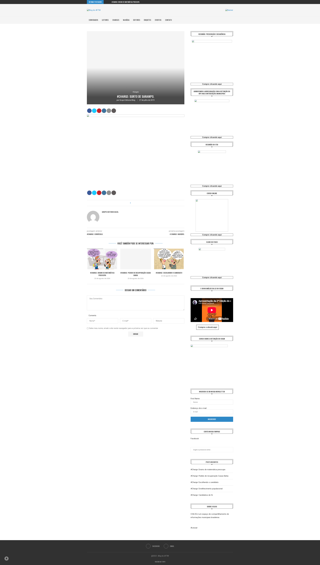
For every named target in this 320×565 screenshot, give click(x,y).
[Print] (114, 110)
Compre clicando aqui (212, 84)
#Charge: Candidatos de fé (202, 495)
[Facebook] (229, 2)
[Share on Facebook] (89, 110)
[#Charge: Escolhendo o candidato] (169, 259)
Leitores (105, 19)
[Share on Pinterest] (99, 110)
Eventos (158, 19)
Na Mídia (126, 19)
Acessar (194, 528)
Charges (115, 19)
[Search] (232, 20)
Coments (92, 315)
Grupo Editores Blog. (128, 100)
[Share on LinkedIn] (104, 110)
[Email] (232, 2)
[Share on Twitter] (94, 110)
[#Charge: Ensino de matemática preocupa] (102, 259)
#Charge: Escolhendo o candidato (169, 272)
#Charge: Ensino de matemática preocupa (125, 2)
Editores (136, 19)
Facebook (195, 438)
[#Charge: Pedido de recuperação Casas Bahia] (135, 259)
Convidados (93, 19)
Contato (168, 19)
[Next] (109, 2)
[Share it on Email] (109, 110)
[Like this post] (132, 203)
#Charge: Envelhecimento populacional (206, 489)
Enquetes (147, 19)
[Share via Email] (139, 203)
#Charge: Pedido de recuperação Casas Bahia (135, 274)
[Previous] (106, 2)
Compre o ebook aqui (207, 327)
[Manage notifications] (6, 559)
